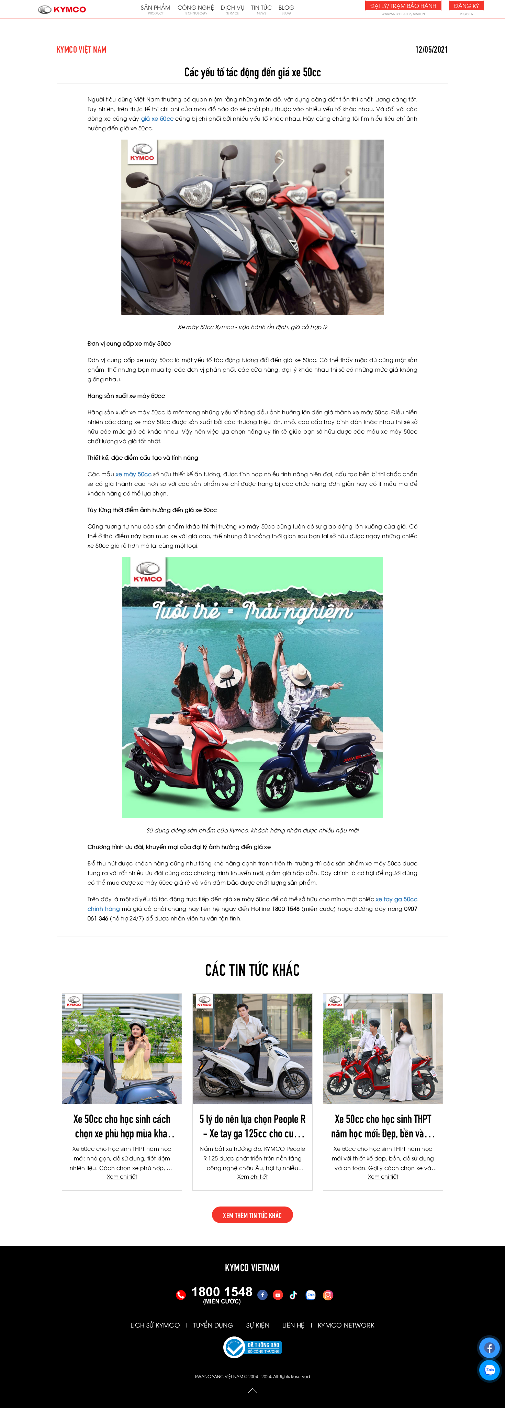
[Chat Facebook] (489, 1344)
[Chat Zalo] (489, 1367)
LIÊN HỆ (293, 1324)
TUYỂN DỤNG (213, 1324)
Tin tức (261, 9)
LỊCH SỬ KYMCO (155, 1324)
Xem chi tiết (122, 1176)
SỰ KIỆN (257, 1324)
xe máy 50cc (134, 474)
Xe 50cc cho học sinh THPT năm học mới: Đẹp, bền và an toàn (383, 1125)
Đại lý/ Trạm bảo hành (403, 5)
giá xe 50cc (157, 118)
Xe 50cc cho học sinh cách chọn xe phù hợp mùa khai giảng (122, 1125)
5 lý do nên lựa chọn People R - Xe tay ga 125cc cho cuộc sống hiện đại (252, 1125)
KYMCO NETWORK (346, 1324)
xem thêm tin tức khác (252, 1215)
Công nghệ (196, 9)
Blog (286, 9)
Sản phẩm (155, 9)
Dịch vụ (232, 9)
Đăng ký (466, 5)
